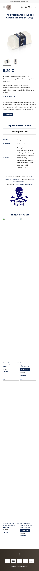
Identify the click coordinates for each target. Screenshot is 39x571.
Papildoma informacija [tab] (19, 125)
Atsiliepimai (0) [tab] (20, 131)
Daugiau (23, 375)
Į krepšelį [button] (6, 371)
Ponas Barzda (24, 566)
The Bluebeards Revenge (24, 184)
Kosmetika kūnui (14, 179)
